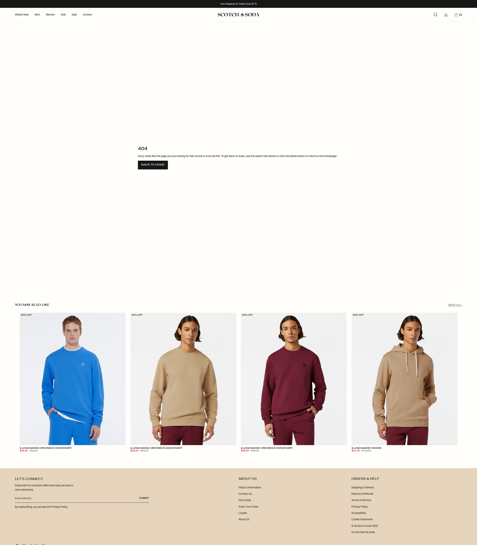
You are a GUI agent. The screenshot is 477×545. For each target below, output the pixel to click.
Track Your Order (248, 506)
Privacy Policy (359, 506)
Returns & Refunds (362, 493)
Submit (144, 498)
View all (455, 305)
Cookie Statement (362, 519)
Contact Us (245, 493)
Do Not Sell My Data (363, 532)
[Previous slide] (25, 379)
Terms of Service (361, 500)
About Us (243, 519)
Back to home (153, 165)
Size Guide (244, 500)
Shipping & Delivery (362, 487)
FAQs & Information (249, 487)
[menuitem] (22, 15)
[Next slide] (120, 379)
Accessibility (358, 513)
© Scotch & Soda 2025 (364, 525)
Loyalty (242, 513)
